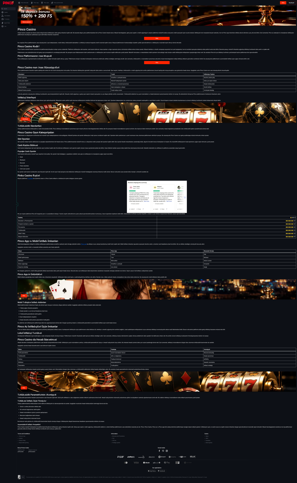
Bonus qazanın (27, 22)
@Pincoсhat (20, 451)
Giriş (283, 2)
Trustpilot (30, 178)
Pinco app (84, 244)
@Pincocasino (31, 451)
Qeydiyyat (291, 2)
